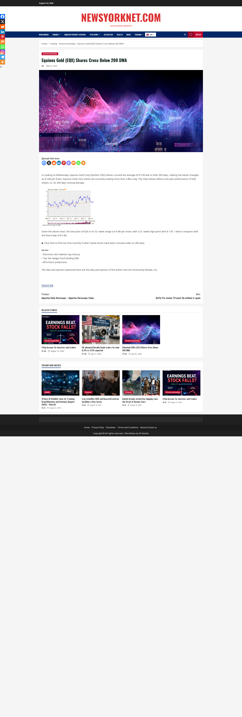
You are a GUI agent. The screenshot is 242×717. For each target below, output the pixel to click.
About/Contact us (148, 427)
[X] (49, 163)
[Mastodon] (68, 163)
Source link (47, 285)
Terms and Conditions (127, 427)
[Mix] (73, 163)
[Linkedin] (59, 163)
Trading (138, 34)
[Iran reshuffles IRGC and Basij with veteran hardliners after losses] (101, 383)
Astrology (108, 34)
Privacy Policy (98, 427)
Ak (43, 66)
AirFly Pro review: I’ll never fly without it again (178, 296)
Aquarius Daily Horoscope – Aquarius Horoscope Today (68, 296)
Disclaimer (111, 427)
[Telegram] (2, 57)
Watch (198, 34)
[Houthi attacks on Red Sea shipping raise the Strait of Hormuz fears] (141, 383)
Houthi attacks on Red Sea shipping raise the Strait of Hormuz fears (140, 400)
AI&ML (47, 392)
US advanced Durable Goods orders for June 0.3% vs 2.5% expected (100, 349)
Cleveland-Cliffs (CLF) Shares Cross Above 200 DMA (140, 349)
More (128, 34)
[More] (83, 163)
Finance (55, 34)
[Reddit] (54, 163)
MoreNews (130, 433)
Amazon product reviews (75, 34)
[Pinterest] (64, 163)
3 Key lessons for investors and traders (59, 347)
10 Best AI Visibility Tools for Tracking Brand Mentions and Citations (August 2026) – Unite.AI (58, 401)
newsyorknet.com (121, 17)
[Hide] (1, 67)
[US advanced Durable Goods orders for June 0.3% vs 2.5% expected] (101, 329)
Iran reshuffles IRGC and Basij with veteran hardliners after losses (100, 400)
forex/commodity (50, 54)
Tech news (93, 34)
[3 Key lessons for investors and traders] (60, 329)
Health (120, 34)
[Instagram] (2, 51)
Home (87, 427)
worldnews (44, 34)
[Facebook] (44, 163)
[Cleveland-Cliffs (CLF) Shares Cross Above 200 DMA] (141, 329)
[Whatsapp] (78, 163)
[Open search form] (185, 34)
